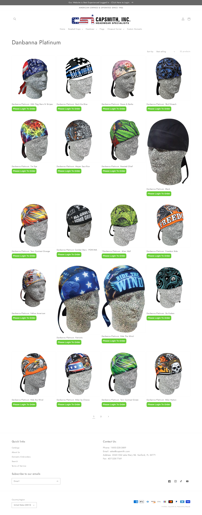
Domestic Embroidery (21, 456)
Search (15, 461)
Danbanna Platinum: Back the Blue (72, 104)
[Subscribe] (57, 481)
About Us (16, 452)
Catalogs (15, 447)
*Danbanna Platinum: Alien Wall (116, 251)
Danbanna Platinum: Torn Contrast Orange (31, 251)
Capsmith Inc (172, 507)
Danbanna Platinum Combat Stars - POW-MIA (77, 250)
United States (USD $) (22, 505)
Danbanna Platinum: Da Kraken (160, 313)
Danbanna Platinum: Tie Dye (24, 166)
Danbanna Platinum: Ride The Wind (118, 336)
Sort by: (150, 51)
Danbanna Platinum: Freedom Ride (162, 251)
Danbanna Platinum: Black (158, 189)
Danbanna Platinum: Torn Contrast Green (120, 400)
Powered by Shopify (183, 507)
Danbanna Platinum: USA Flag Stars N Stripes (32, 104)
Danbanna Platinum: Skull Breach (161, 104)
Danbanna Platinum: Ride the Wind (27, 400)
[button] (15, 19)
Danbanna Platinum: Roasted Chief (117, 166)
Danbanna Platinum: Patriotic (70, 337)
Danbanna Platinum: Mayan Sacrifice (73, 166)
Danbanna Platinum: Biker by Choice (73, 400)
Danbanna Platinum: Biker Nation (161, 400)
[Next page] (108, 417)
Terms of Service (19, 466)
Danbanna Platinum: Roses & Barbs (117, 104)
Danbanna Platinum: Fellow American (28, 313)
